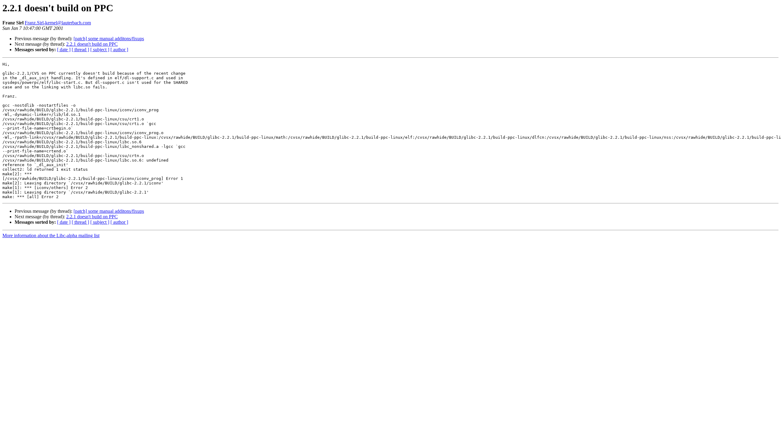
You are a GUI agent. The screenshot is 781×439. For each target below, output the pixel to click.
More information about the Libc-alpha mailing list (50, 235)
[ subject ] (99, 49)
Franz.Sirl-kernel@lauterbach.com (58, 22)
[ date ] (63, 49)
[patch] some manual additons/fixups (109, 38)
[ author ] (119, 49)
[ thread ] (80, 49)
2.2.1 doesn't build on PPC (92, 44)
